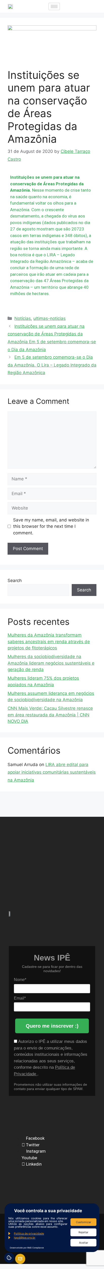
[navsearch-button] (69, 6)
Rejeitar (83, 1232)
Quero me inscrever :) (52, 1026)
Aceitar (83, 1242)
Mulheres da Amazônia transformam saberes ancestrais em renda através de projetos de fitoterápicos (49, 641)
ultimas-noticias (49, 318)
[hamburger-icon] (54, 6)
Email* (20, 998)
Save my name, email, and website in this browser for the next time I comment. (51, 526)
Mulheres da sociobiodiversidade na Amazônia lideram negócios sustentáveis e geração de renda (51, 663)
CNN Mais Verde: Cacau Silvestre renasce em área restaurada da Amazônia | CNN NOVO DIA (50, 715)
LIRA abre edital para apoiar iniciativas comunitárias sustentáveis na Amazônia (52, 772)
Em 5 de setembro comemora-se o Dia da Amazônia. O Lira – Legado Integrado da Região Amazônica (52, 365)
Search (15, 580)
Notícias (22, 318)
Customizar (83, 1222)
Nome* (20, 979)
